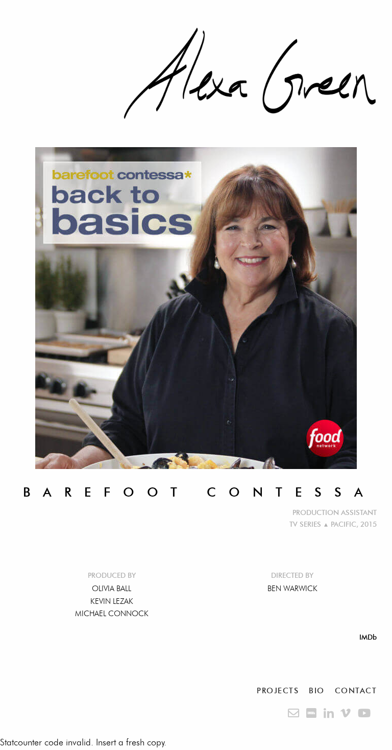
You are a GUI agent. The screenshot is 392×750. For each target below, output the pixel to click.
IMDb (368, 637)
